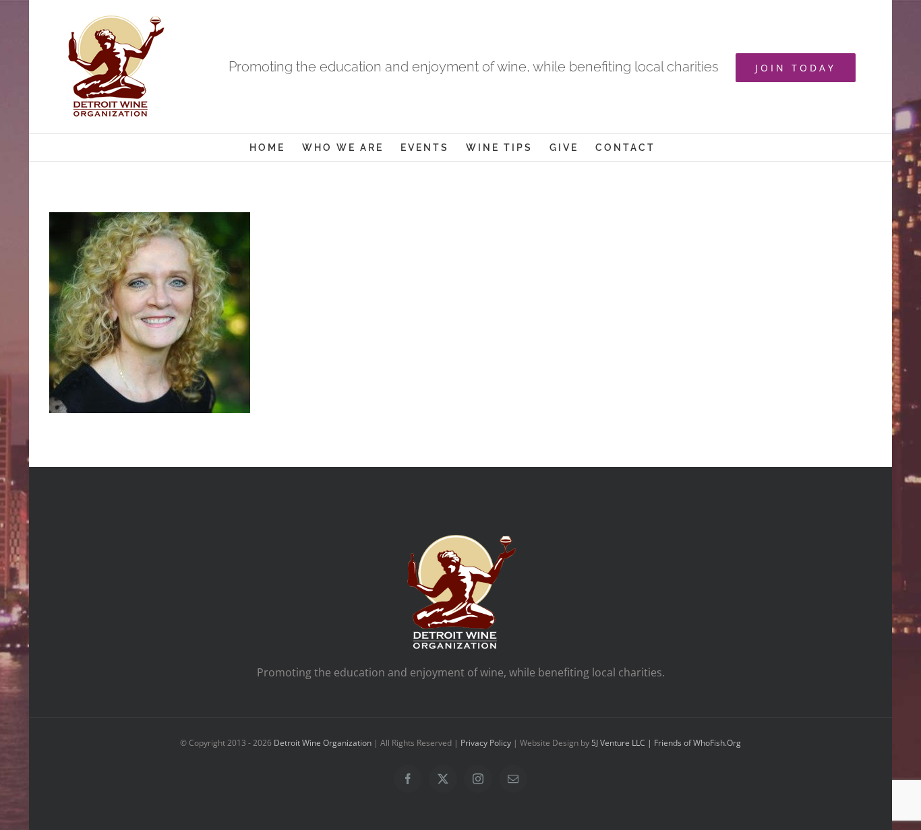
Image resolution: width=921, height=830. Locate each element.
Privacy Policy (485, 742)
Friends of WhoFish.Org (697, 742)
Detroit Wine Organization (323, 742)
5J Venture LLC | (622, 742)
